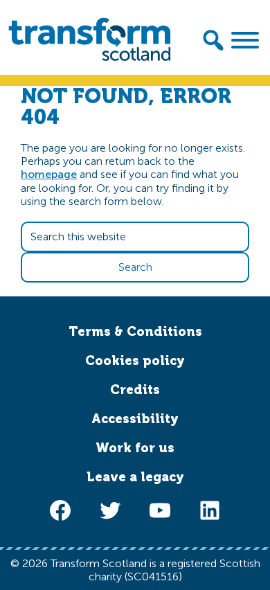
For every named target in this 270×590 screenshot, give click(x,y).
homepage (49, 174)
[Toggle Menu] (245, 40)
